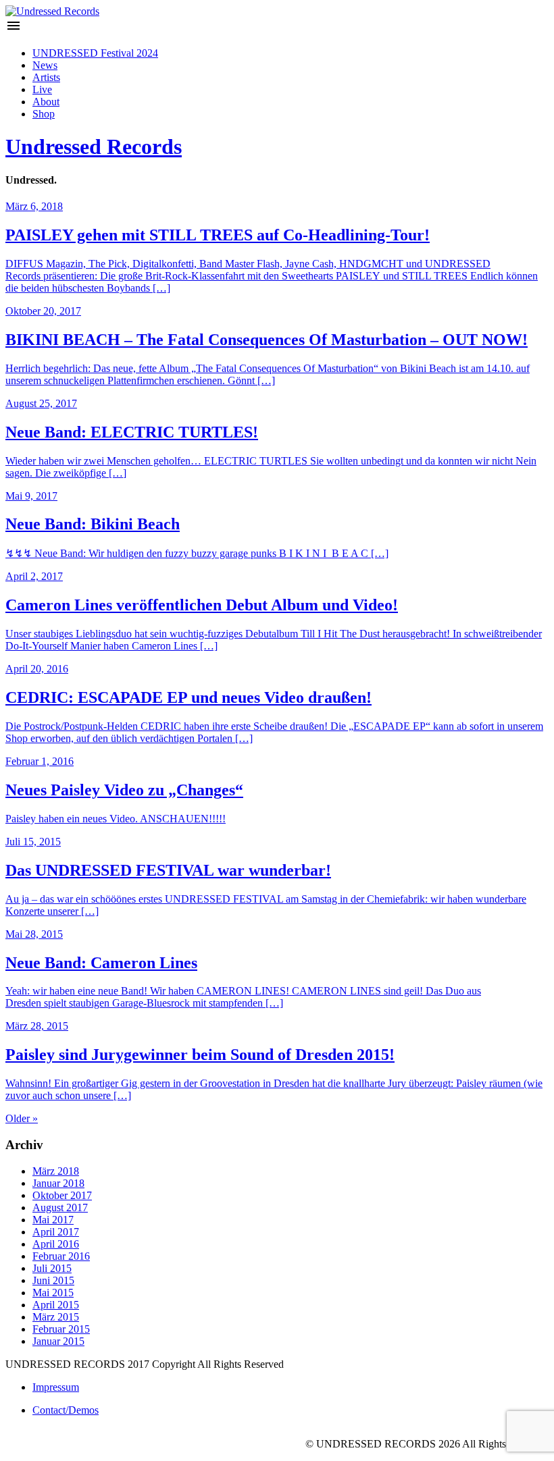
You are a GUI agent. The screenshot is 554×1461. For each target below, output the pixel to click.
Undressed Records (93, 146)
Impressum (55, 1387)
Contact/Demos (65, 1410)
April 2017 (55, 1232)
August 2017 (60, 1207)
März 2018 (55, 1171)
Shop (43, 113)
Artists (46, 77)
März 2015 (55, 1317)
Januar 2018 (58, 1183)
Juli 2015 (52, 1268)
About (45, 101)
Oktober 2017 (62, 1195)
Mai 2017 (53, 1219)
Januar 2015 (58, 1341)
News (44, 65)
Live (42, 89)
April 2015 (55, 1304)
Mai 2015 (53, 1292)
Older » (21, 1118)
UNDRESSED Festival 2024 (95, 53)
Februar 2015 (61, 1329)
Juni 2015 (53, 1280)
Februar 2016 (61, 1256)
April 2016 (55, 1244)
